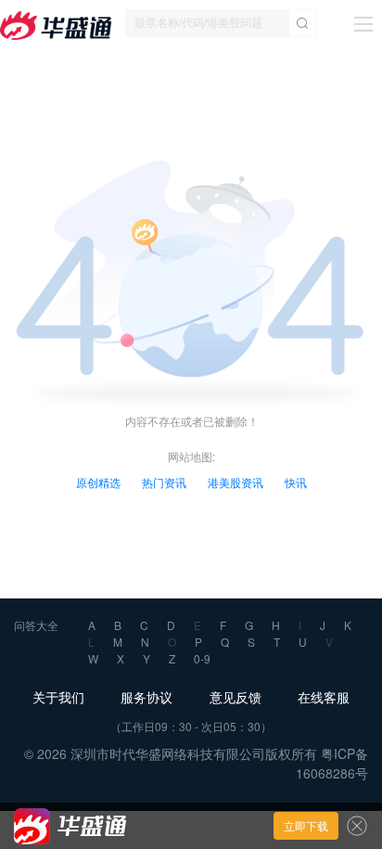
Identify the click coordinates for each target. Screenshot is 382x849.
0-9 (202, 658)
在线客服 (324, 697)
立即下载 (306, 825)
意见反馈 (235, 697)
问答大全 (36, 625)
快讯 (296, 482)
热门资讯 (164, 482)
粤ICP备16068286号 (332, 763)
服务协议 (146, 697)
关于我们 (58, 697)
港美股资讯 (235, 482)
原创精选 (98, 482)
